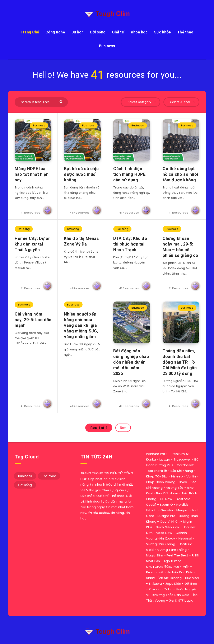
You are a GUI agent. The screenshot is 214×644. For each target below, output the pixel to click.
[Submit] (62, 101)
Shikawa (155, 583)
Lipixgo (164, 459)
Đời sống (98, 32)
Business (107, 46)
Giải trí (118, 32)
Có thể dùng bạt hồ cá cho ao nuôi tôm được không (180, 174)
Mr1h (186, 566)
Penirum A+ (181, 454)
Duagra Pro (166, 516)
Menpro (182, 510)
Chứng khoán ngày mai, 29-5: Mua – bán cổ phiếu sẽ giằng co (180, 247)
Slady (150, 578)
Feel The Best (177, 555)
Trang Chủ (29, 32)
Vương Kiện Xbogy (160, 538)
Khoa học (139, 32)
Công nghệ (55, 32)
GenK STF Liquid (181, 600)
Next (123, 427)
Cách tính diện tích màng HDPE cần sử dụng (129, 174)
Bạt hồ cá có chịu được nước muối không (81, 174)
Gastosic (183, 499)
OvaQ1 (151, 504)
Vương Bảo (174, 487)
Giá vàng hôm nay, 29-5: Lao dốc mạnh (33, 320)
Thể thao (185, 32)
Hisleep (177, 476)
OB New (166, 499)
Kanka (151, 459)
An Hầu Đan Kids (180, 572)
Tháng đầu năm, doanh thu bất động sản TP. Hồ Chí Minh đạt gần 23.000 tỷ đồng (180, 362)
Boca (183, 482)
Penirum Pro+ (156, 454)
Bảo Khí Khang (182, 470)
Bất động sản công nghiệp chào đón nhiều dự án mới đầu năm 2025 (131, 362)
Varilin (191, 476)
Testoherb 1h (156, 470)
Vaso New (164, 533)
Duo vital (192, 578)
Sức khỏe (162, 32)
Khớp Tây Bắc (157, 476)
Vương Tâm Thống (172, 549)
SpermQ (166, 504)
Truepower (182, 459)
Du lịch (77, 32)
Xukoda (155, 589)
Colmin (181, 533)
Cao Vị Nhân (170, 521)
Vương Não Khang (160, 544)
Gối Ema (191, 583)
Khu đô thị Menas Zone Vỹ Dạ (81, 241)
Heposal (185, 538)
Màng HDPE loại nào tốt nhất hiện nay (31, 174)
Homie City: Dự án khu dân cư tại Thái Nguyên (33, 244)
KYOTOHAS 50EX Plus (162, 566)
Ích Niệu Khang (170, 578)
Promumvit (155, 572)
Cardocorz (185, 465)
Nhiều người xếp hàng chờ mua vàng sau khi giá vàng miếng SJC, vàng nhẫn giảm (81, 325)
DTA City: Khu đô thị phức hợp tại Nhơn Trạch (130, 244)
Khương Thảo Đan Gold (171, 595)
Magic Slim (154, 555)
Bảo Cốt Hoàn (167, 493)
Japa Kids (173, 583)
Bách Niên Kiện (167, 527)
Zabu (168, 589)
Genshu (166, 510)
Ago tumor (172, 561)
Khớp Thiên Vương (160, 482)
